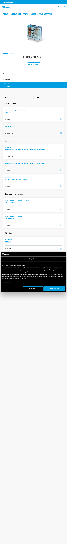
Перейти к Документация (32, 57)
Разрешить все (54, 288)
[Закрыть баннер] (64, 254)
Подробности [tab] (33, 259)
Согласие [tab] (12, 259)
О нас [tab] (55, 259)
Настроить (32, 288)
